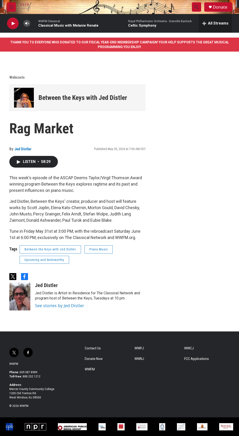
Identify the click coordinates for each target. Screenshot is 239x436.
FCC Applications (196, 359)
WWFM (13, 364)
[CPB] (9, 426)
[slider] (34, 23)
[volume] (27, 23)
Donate (220, 7)
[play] (13, 23)
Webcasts (17, 77)
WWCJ (189, 348)
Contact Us (93, 348)
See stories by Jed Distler (59, 305)
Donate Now (94, 359)
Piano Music (98, 249)
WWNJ (139, 359)
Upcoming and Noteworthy (44, 260)
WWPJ (139, 348)
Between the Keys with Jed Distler (83, 98)
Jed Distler (23, 149)
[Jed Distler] (19, 296)
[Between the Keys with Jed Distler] (24, 98)
